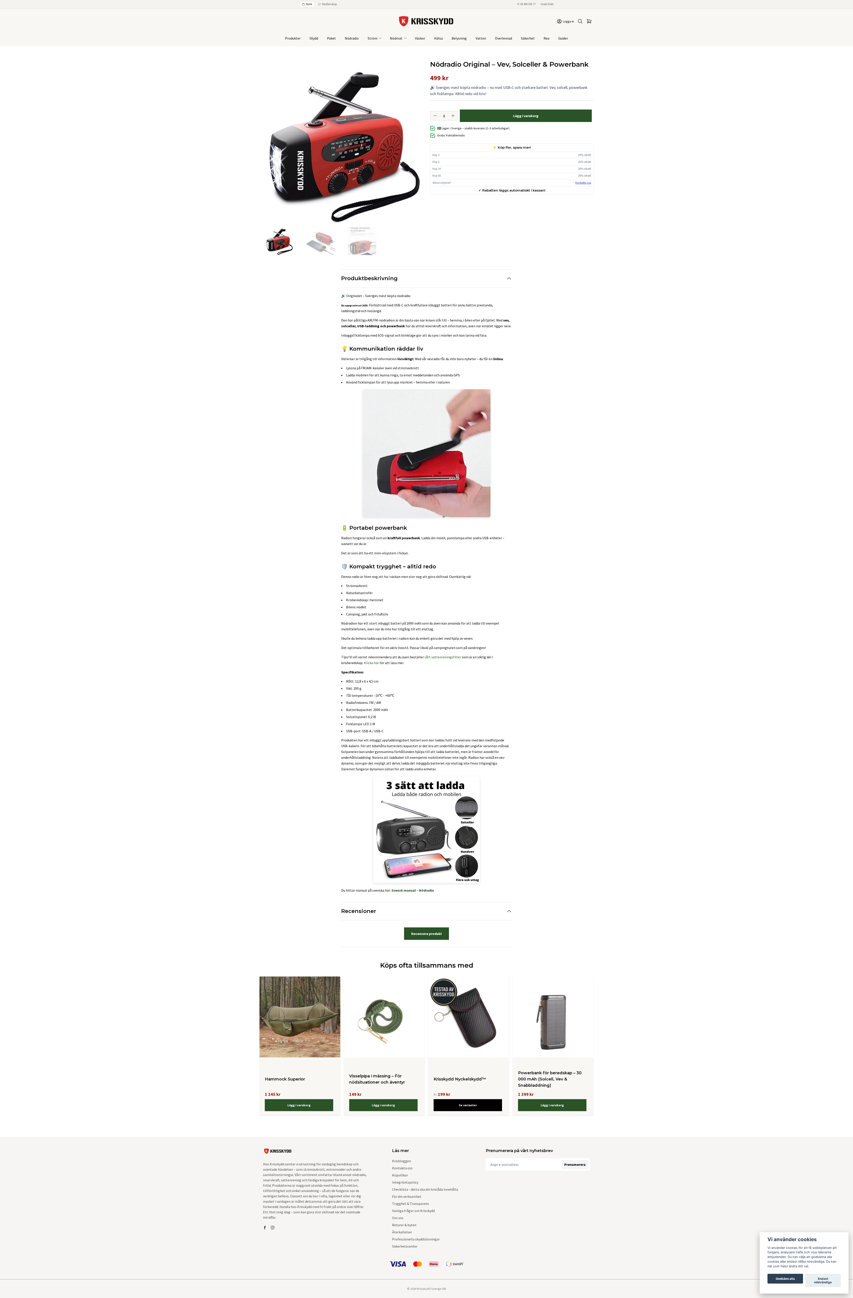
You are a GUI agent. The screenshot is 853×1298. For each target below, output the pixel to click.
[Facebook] (265, 1227)
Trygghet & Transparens (410, 1203)
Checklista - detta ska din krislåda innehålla (425, 1189)
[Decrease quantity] (435, 115)
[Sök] (580, 21)
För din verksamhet (406, 1196)
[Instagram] (272, 1227)
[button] (415, 144)
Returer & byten (404, 1225)
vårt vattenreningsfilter (443, 657)
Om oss (397, 1218)
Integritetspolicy (405, 1182)
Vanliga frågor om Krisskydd (413, 1210)
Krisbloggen (401, 1161)
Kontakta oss (583, 183)
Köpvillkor (400, 1175)
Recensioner (358, 911)
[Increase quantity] (453, 115)
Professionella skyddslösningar (416, 1239)
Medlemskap (329, 4)
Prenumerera (575, 1164)
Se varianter (468, 1105)
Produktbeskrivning (369, 278)
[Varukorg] (589, 21)
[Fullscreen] (341, 142)
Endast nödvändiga (823, 1280)
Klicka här (371, 663)
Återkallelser (402, 1232)
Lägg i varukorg (299, 1105)
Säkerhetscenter (404, 1246)
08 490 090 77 (528, 4)
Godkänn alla (785, 1278)
